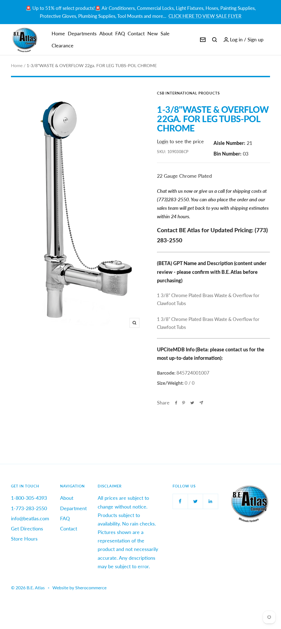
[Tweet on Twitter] (192, 403)
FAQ (120, 33)
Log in (236, 39)
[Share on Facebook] (176, 403)
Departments (82, 33)
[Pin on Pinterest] (183, 403)
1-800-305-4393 (29, 498)
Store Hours (24, 539)
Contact (136, 33)
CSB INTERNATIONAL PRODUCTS (188, 93)
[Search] (214, 39)
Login (162, 141)
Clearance (63, 45)
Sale (165, 33)
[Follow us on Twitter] (195, 501)
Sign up (255, 39)
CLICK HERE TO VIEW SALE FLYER (204, 16)
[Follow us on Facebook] (180, 501)
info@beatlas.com (30, 518)
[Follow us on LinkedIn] (210, 501)
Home (58, 33)
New (152, 33)
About (106, 33)
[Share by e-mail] (201, 402)
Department (73, 508)
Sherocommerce (90, 587)
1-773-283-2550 (29, 508)
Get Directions (27, 528)
